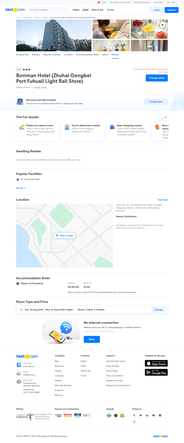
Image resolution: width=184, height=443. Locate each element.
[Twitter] (140, 415)
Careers (58, 371)
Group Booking (112, 366)
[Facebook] (134, 415)
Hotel (18, 17)
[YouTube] (153, 415)
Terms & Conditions (114, 376)
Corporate (59, 376)
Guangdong (27, 17)
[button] (64, 235)
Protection (59, 390)
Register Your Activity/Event (118, 385)
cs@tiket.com (29, 375)
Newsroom (59, 366)
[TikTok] (134, 422)
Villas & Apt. (86, 371)
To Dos (83, 376)
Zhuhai (37, 17)
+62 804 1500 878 (31, 386)
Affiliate (58, 380)
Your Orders (159, 2)
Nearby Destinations (126, 216)
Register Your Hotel (114, 380)
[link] (157, 10)
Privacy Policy (112, 371)
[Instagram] (160, 415)
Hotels (83, 366)
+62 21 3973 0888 (31, 392)
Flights (83, 361)
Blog (57, 361)
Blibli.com (59, 395)
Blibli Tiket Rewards (142, 2)
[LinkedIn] (147, 415)
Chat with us (28, 366)
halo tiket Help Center (115, 361)
